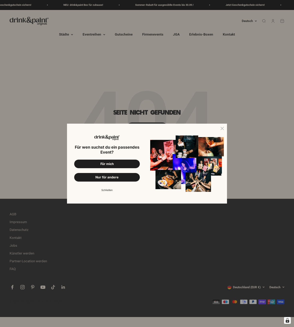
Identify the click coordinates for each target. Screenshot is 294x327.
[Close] (222, 128)
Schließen (107, 190)
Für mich (107, 164)
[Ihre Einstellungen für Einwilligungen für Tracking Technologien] (287, 320)
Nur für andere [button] (107, 177)
